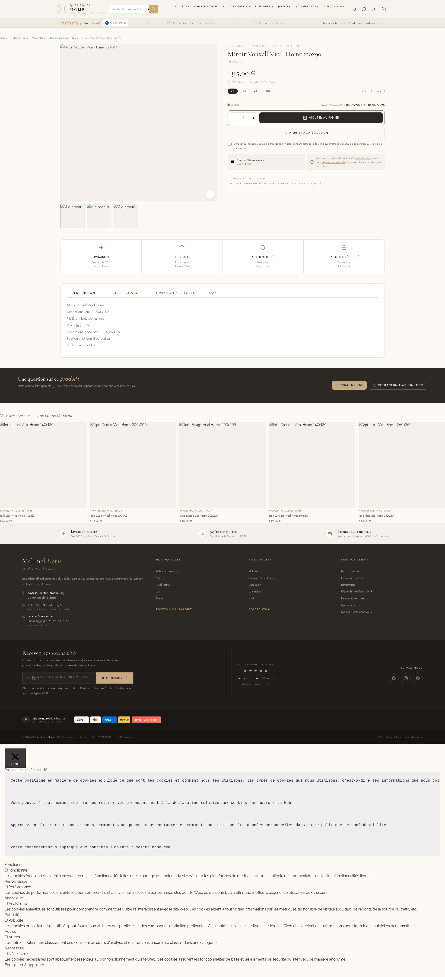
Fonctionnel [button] (14, 864)
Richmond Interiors (334, 22)
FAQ (212, 293)
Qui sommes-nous (351, 605)
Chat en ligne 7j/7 (47, 605)
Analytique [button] (14, 898)
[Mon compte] (373, 9)
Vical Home (355, 22)
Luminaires (254, 591)
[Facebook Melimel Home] (394, 678)
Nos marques (20, 38)
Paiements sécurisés (353, 598)
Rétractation (348, 584)
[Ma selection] (354, 9)
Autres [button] (10, 931)
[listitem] (72, 216)
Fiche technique (126, 293)
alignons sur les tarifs (333, 162)
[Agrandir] (210, 194)
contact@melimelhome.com (400, 385)
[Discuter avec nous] (364, 9)
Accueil (4, 38)
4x (256, 91)
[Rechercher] (153, 9)
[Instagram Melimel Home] (406, 678)
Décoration (254, 584)
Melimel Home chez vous (356, 612)
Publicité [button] (12, 915)
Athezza (370, 22)
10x (268, 91)
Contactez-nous (363, 158)
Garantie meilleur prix (355, 591)
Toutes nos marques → (176, 609)
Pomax (159, 598)
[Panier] (383, 9)
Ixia (381, 22)
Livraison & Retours (175, 293)
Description (83, 293)
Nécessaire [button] (14, 948)
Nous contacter (350, 571)
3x (244, 91)
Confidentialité (414, 737)
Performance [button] (16, 881)
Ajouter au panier (324, 117)
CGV (379, 737)
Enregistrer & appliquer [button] (24, 965)
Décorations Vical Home (64, 38)
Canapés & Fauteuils (260, 578)
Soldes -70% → (261, 609)
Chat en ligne (352, 385)
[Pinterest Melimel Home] (418, 678)
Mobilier (253, 571)
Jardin (251, 598)
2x (233, 91)
